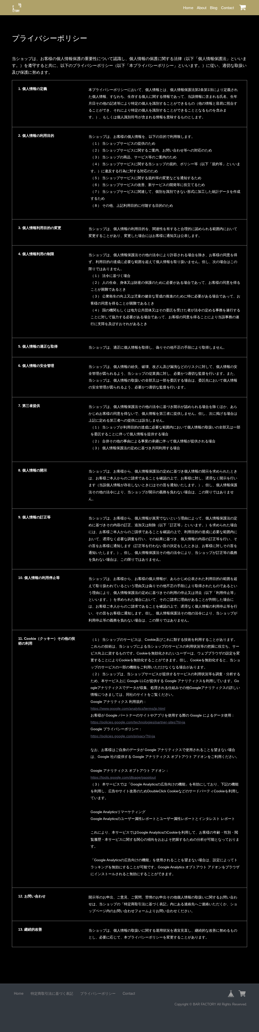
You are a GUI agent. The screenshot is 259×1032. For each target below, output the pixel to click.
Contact (227, 7)
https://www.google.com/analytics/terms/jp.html (128, 708)
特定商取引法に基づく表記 (52, 993)
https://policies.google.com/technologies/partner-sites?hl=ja (138, 722)
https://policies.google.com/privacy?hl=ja (123, 736)
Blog (213, 7)
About (201, 7)
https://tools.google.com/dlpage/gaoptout (123, 777)
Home (188, 7)
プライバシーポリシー (98, 993)
